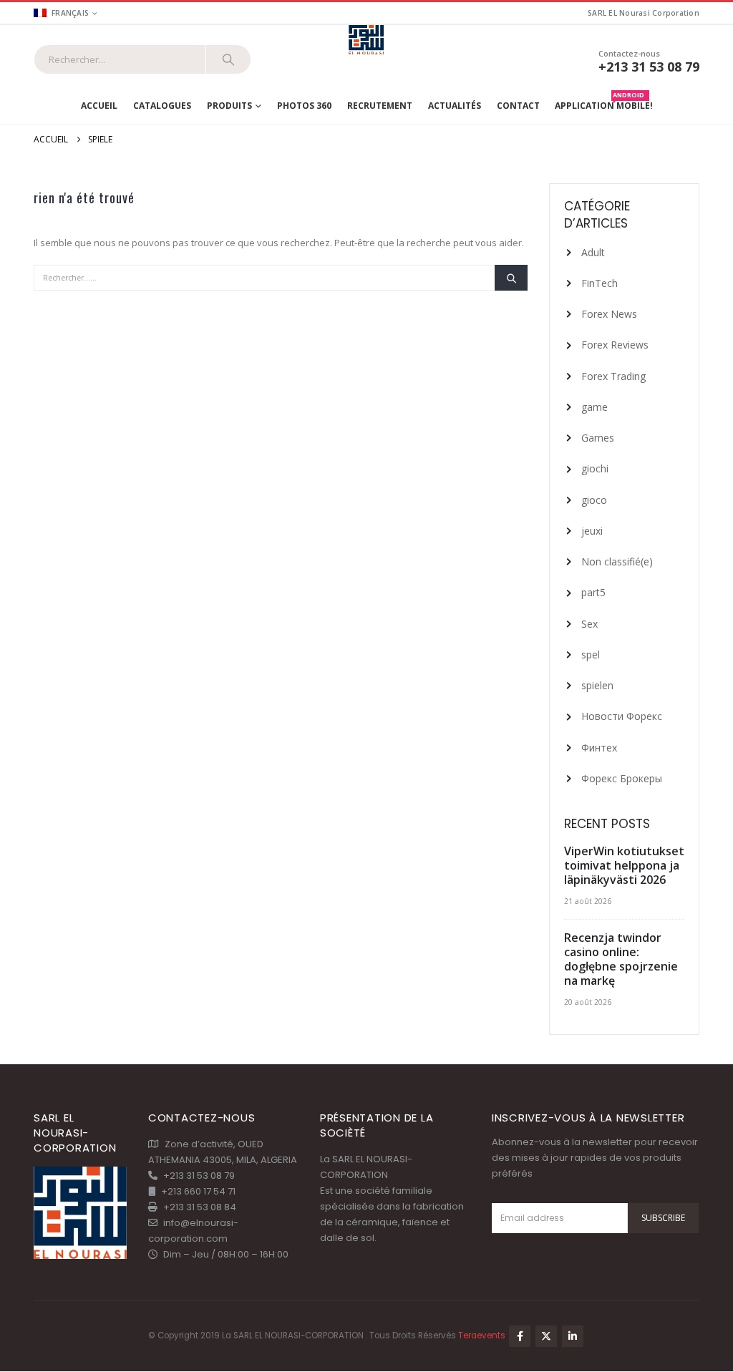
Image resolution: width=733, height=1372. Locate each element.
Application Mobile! (604, 103)
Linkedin (572, 1336)
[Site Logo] (367, 40)
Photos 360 (304, 105)
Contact (518, 105)
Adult (593, 252)
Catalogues (162, 105)
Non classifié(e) (617, 561)
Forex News (609, 314)
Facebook (519, 1336)
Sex (589, 624)
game (594, 407)
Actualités (454, 105)
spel (590, 654)
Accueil (99, 105)
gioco (594, 500)
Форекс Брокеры (621, 778)
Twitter (546, 1336)
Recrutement (379, 105)
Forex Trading (613, 376)
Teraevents (483, 1335)
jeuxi (592, 530)
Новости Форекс (621, 716)
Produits (229, 105)
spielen (597, 685)
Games (597, 437)
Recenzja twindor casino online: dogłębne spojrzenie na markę (621, 959)
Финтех (599, 747)
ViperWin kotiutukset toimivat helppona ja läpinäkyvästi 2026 (624, 865)
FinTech (599, 283)
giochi (594, 468)
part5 (593, 592)
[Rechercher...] (228, 59)
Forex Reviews (615, 344)
